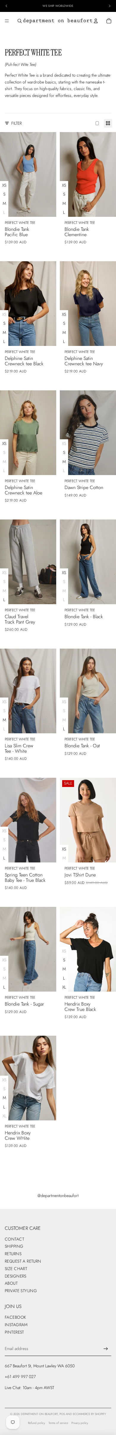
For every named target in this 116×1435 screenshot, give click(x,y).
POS (62, 1414)
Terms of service (58, 1423)
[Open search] (19, 20)
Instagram (16, 1325)
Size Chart (16, 1269)
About (11, 1283)
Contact (14, 1239)
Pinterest (14, 1332)
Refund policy (36, 1423)
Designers (15, 1276)
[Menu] (7, 21)
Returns (13, 1254)
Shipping (14, 1246)
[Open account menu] (95, 20)
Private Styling (21, 1291)
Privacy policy (79, 1423)
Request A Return (23, 1261)
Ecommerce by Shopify (89, 1414)
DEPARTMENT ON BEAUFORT (39, 1414)
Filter (16, 123)
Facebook (15, 1317)
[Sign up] (105, 1348)
